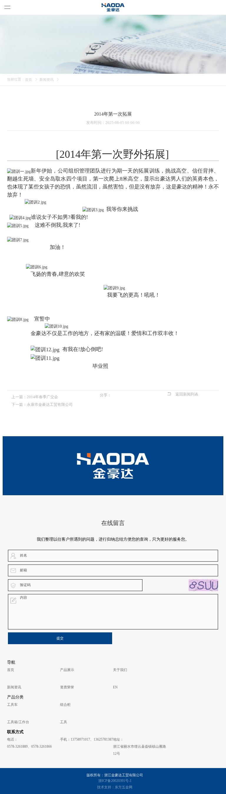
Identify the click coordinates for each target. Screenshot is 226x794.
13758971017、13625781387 (92, 739)
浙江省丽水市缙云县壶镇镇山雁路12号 (139, 750)
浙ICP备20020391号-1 (115, 781)
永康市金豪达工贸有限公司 (50, 404)
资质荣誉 (67, 687)
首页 (28, 80)
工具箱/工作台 (18, 722)
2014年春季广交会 (42, 397)
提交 (60, 638)
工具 (63, 722)
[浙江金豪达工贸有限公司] (113, 7)
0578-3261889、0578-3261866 (29, 746)
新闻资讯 (46, 80)
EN (115, 687)
